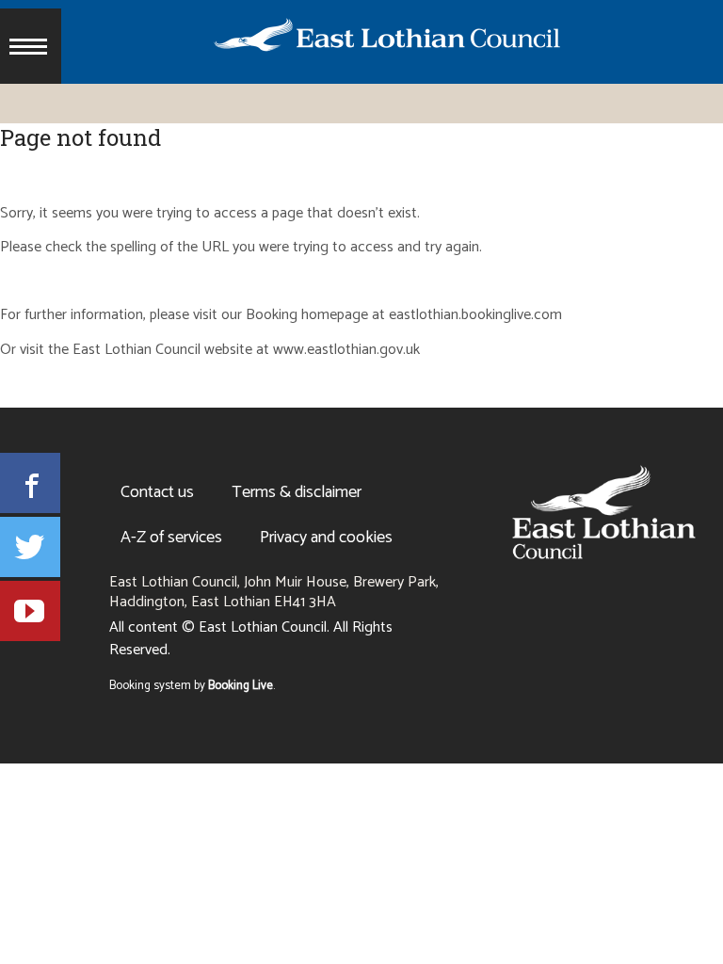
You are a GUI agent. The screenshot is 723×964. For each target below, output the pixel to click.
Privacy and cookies (326, 537)
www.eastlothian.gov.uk (346, 350)
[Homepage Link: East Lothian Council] (604, 512)
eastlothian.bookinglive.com (475, 316)
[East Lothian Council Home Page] (354, 38)
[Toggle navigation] (30, 46)
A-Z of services (171, 537)
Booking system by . (192, 686)
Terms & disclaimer (297, 492)
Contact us (157, 492)
